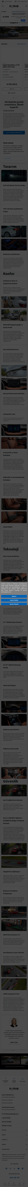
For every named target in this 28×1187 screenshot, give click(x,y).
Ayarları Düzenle (14, 604)
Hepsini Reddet (14, 600)
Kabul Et (14, 596)
